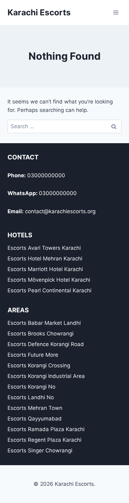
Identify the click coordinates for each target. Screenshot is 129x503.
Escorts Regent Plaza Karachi (44, 440)
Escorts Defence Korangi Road (46, 344)
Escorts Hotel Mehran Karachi (45, 258)
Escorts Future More (33, 355)
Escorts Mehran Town (35, 408)
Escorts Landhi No (31, 397)
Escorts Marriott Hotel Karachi (45, 269)
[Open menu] (115, 12)
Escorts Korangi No (31, 387)
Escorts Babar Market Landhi (44, 323)
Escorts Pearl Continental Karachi (49, 290)
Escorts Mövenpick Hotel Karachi (49, 280)
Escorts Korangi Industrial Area (46, 376)
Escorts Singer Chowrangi (40, 450)
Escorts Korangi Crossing (39, 365)
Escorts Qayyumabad (35, 418)
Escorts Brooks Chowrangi (41, 333)
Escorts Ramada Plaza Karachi (46, 429)
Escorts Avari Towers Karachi (44, 248)
